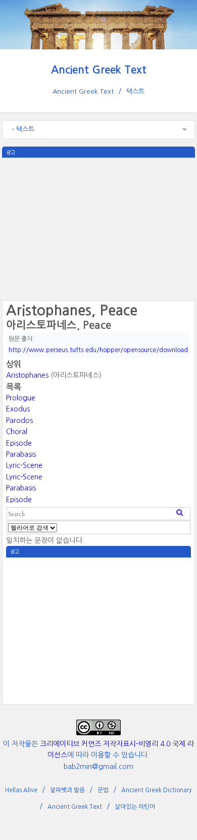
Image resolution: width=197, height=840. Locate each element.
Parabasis (21, 454)
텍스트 (135, 91)
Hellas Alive (21, 790)
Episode (19, 443)
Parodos (19, 420)
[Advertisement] (98, 228)
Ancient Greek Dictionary (156, 790)
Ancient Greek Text (98, 69)
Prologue (20, 397)
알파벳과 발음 (67, 790)
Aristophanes (27, 375)
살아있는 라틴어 (135, 807)
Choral (16, 431)
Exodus (18, 408)
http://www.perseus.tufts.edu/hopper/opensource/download (98, 350)
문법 (103, 790)
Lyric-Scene (24, 465)
